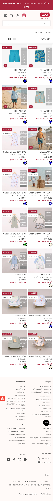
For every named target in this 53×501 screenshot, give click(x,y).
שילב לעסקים (20, 389)
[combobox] (26, 23)
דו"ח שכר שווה (46, 409)
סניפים (48, 432)
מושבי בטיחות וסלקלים (17, 435)
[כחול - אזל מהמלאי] (25, 162)
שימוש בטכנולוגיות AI (43, 400)
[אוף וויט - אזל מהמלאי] (50, 244)
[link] (24, 15)
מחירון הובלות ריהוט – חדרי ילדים (41, 444)
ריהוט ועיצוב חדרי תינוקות (16, 429)
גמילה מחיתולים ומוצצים (16, 432)
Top (46, 423)
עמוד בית (48, 32)
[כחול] (50, 80)
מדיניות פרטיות (45, 397)
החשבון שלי (21, 419)
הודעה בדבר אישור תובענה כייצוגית (42, 415)
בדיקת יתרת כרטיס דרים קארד (14, 401)
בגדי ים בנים (38, 32)
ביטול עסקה (21, 413)
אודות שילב (47, 429)
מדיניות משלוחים (45, 406)
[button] (18, 15)
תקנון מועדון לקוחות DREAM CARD (41, 393)
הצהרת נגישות (46, 441)
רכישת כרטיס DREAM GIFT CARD (15, 409)
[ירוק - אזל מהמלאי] (25, 244)
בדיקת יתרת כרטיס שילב (16, 398)
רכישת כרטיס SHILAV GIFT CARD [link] (16, 405)
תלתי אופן (22, 443)
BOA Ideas (46, 494)
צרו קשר (22, 386)
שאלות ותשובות (20, 395)
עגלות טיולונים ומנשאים (17, 441)
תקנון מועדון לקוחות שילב (42, 389)
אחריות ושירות (46, 412)
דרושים (48, 435)
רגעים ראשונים (20, 438)
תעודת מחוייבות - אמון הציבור (40, 438)
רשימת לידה (21, 392)
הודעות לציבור (20, 416)
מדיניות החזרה (46, 403)
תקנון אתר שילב (45, 386)
